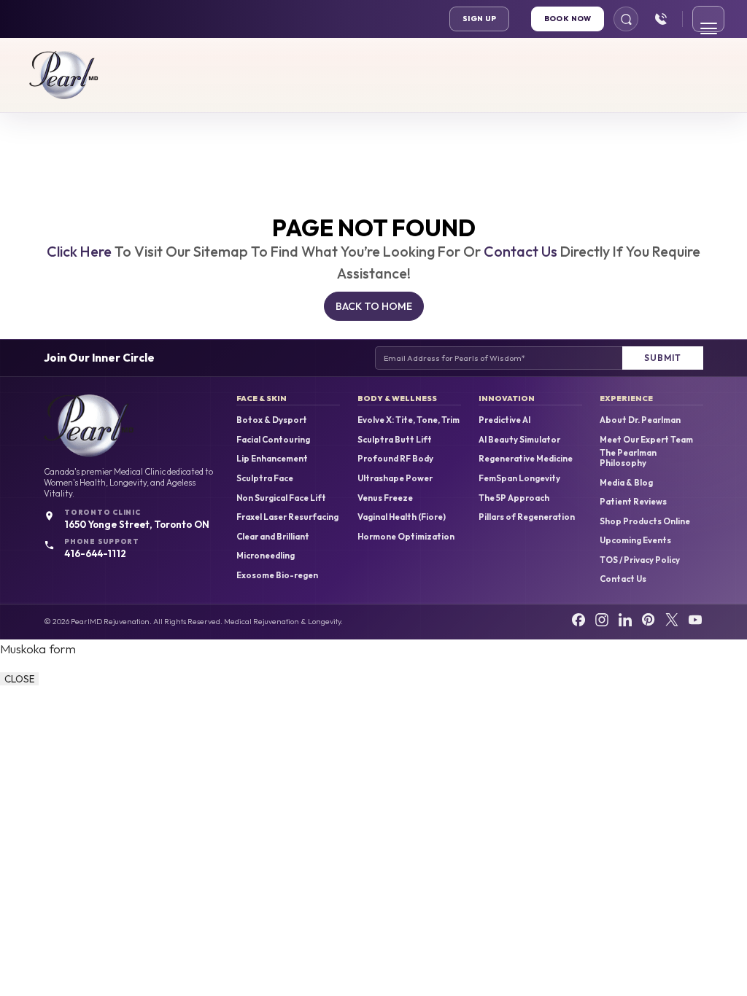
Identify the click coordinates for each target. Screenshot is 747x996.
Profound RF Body (395, 459)
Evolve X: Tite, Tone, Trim (408, 420)
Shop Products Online (645, 521)
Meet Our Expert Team (646, 440)
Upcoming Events (635, 540)
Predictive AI (504, 420)
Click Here (79, 251)
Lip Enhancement (272, 459)
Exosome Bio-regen (277, 575)
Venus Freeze (385, 498)
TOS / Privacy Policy (640, 560)
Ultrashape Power (395, 478)
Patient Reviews (633, 502)
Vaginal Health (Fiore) (401, 517)
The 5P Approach (514, 498)
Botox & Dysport (271, 420)
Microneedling (265, 555)
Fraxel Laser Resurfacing (287, 517)
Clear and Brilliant (272, 537)
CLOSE (19, 679)
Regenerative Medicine (526, 459)
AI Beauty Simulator (519, 440)
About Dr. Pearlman (640, 420)
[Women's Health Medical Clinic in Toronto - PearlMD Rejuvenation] (63, 75)
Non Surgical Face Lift (281, 498)
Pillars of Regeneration (527, 517)
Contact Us (520, 251)
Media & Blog (626, 483)
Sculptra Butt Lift (394, 440)
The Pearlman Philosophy (628, 457)
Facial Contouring (273, 440)
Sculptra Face (264, 478)
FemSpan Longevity (519, 478)
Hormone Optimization (405, 537)
